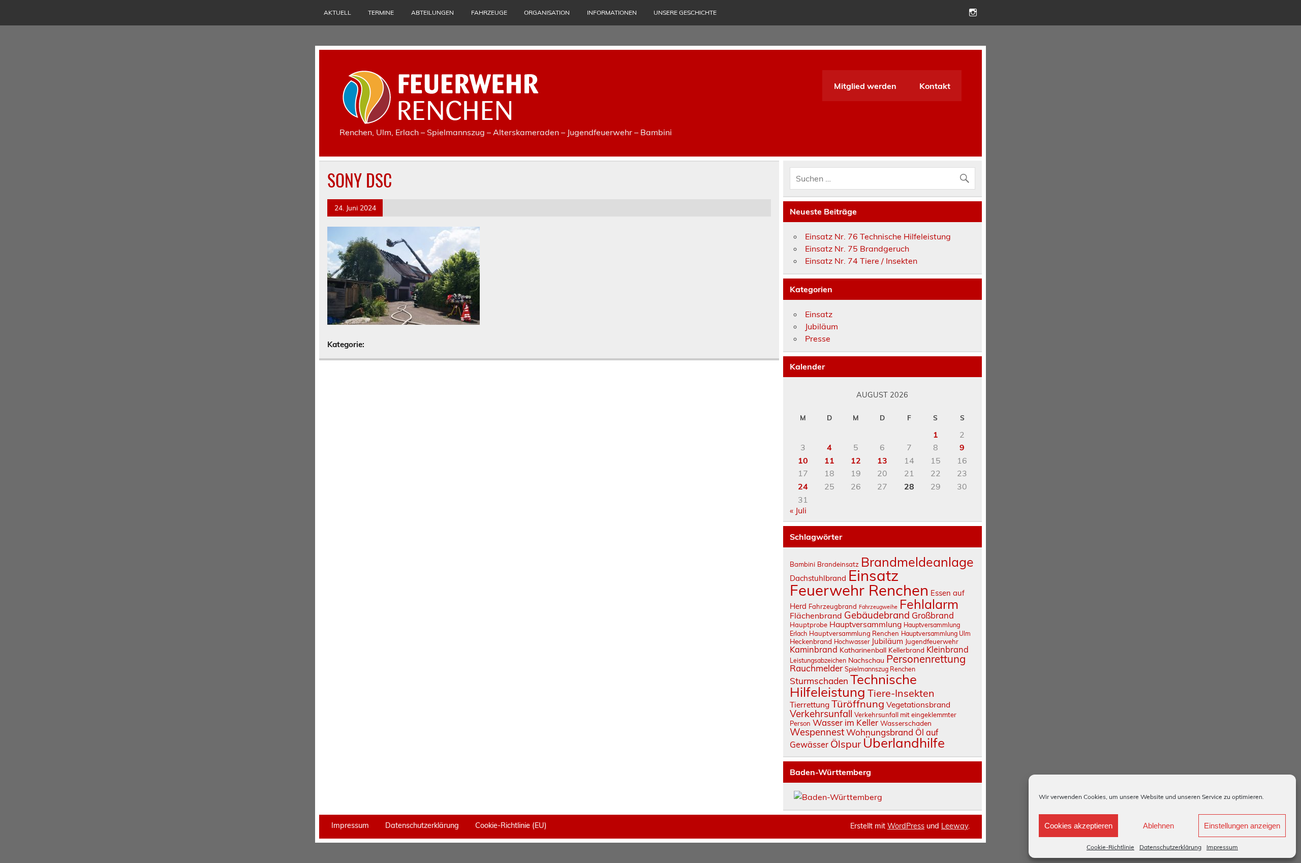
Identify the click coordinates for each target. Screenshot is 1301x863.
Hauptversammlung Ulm (936, 633)
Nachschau (866, 660)
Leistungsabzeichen (818, 660)
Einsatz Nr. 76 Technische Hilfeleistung (878, 236)
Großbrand (933, 615)
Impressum (1222, 847)
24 (803, 486)
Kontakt (934, 86)
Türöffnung (857, 703)
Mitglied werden (865, 86)
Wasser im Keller (845, 722)
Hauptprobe (808, 625)
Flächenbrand (816, 615)
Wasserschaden (906, 723)
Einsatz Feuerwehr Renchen (859, 582)
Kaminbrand (814, 649)
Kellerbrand (906, 649)
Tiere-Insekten (901, 693)
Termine (381, 12)
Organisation (547, 12)
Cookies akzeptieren (1078, 825)
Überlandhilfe (904, 742)
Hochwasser (852, 641)
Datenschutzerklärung (1170, 847)
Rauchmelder (816, 668)
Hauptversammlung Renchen (854, 633)
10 (803, 460)
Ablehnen (1158, 825)
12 (856, 460)
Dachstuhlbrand (818, 578)
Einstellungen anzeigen (1242, 825)
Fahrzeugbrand (833, 606)
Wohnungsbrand (879, 732)
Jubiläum (821, 326)
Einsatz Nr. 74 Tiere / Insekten (861, 261)
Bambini (802, 564)
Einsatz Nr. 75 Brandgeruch (857, 248)
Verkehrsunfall (821, 713)
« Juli (798, 510)
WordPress (905, 825)
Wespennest (817, 732)
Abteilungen (432, 12)
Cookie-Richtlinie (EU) (511, 825)
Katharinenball (863, 649)
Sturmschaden (819, 680)
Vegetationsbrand (918, 705)
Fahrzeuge (489, 12)
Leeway (954, 825)
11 (829, 460)
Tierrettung (809, 704)
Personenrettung (926, 658)
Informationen (612, 12)
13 (882, 460)
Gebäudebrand (877, 615)
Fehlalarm (929, 604)
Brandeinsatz (838, 564)
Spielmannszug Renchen (880, 669)
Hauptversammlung (865, 624)
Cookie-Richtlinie (1110, 847)
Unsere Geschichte (685, 12)
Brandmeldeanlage (917, 562)
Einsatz (818, 314)
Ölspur (845, 743)
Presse (817, 338)
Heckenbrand (811, 641)
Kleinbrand (947, 649)
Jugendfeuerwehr (931, 641)
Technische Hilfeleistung (853, 685)
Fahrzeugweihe (878, 606)
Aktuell (337, 12)
